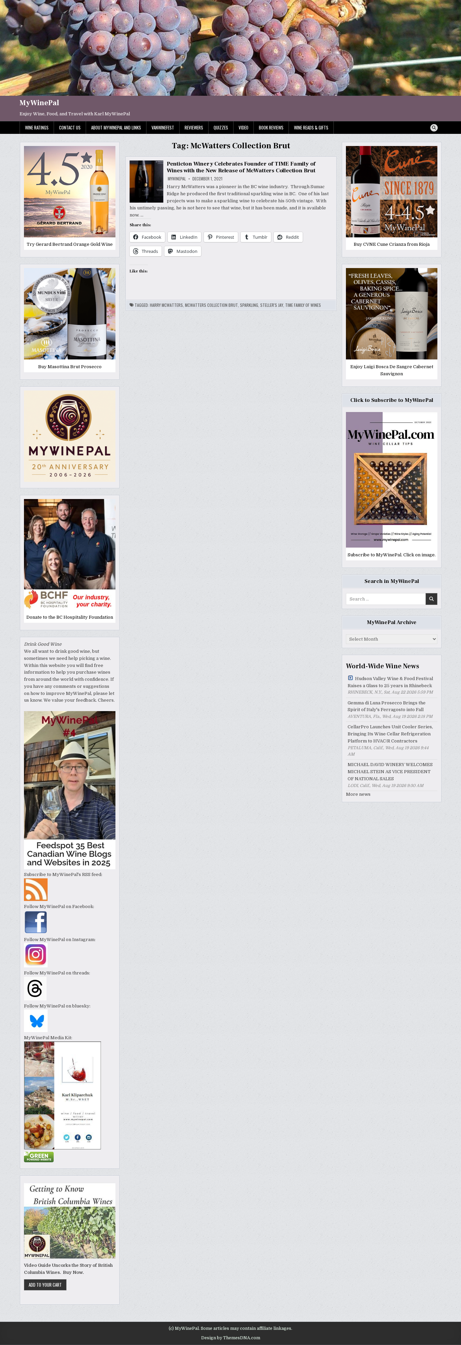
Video (243, 127)
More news (358, 794)
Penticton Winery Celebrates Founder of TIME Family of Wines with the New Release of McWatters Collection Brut (241, 167)
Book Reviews (271, 127)
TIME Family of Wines (303, 305)
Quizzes (221, 127)
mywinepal (177, 179)
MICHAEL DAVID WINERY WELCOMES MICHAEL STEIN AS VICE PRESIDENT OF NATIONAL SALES (390, 771)
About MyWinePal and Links (116, 127)
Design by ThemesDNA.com (230, 1338)
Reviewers (194, 127)
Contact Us (70, 127)
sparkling (249, 305)
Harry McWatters (166, 305)
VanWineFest (163, 127)
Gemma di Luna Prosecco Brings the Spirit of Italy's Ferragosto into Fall (387, 706)
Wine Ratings (37, 127)
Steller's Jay (271, 305)
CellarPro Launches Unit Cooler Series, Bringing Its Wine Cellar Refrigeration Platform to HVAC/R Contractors (390, 733)
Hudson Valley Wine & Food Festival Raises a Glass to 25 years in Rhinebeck (390, 682)
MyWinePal (39, 103)
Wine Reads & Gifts (311, 127)
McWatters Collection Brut (211, 305)
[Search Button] (434, 127)
